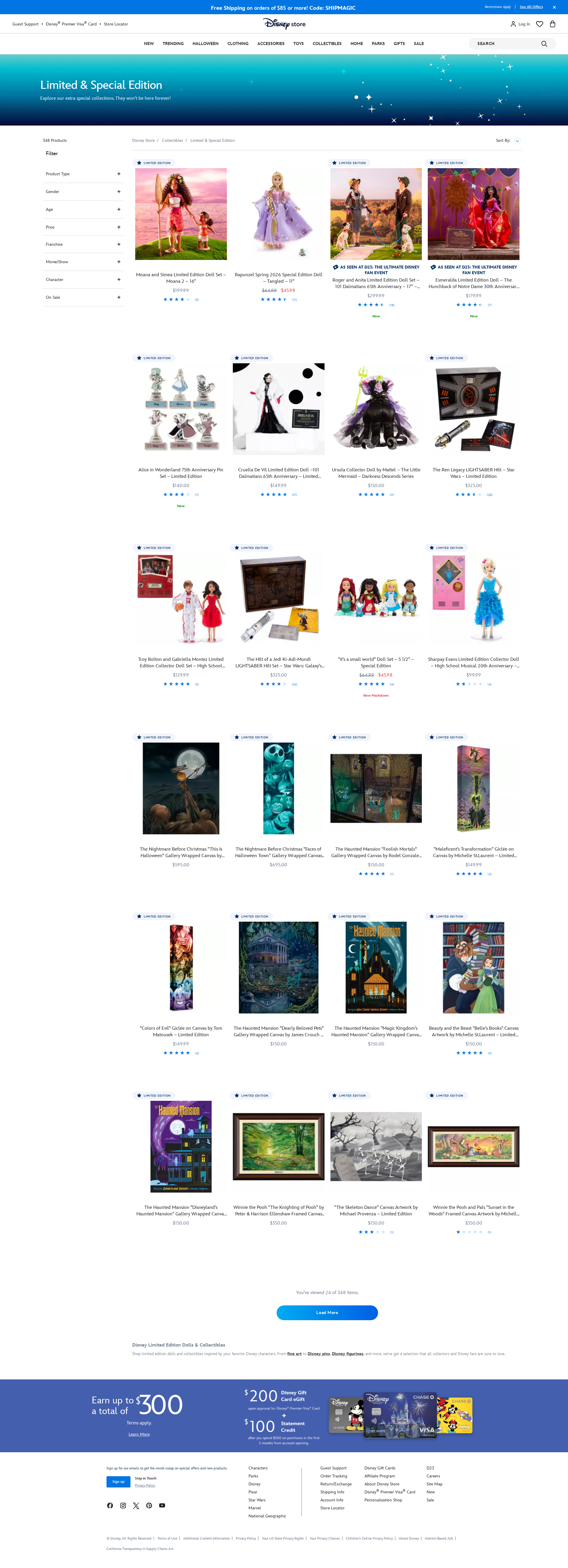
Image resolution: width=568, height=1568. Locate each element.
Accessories (271, 43)
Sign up (118, 1481)
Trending (173, 43)
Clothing (237, 43)
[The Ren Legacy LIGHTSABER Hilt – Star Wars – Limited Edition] (473, 409)
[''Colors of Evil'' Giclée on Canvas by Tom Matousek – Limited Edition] (181, 967)
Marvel (254, 1508)
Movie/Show (57, 261)
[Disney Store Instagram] (123, 1505)
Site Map (435, 1484)
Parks (378, 43)
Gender (52, 191)
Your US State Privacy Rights (283, 1538)
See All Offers (531, 7)
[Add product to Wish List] (223, 163)
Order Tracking (333, 1476)
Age (49, 209)
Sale (419, 43)
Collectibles (327, 43)
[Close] (553, 10)
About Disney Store (381, 1484)
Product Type (58, 173)
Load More (327, 1312)
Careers (433, 1476)
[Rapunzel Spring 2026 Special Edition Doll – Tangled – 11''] (279, 214)
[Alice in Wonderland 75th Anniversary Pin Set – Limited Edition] (181, 409)
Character (54, 279)
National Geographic (267, 1516)
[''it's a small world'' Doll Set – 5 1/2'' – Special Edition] (376, 599)
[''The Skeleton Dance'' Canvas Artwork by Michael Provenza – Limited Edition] (376, 1147)
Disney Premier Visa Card (71, 24)
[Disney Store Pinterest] (149, 1505)
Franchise (54, 244)
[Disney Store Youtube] (162, 1505)
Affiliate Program (379, 1476)
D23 (430, 1468)
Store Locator (116, 24)
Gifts (399, 43)
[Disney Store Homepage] (284, 24)
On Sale (53, 297)
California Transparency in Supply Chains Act (139, 1549)
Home (357, 43)
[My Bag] (552, 24)
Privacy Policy (145, 1485)
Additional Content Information (206, 1538)
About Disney (409, 1538)
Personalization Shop (383, 1500)
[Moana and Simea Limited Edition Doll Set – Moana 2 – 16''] (181, 214)
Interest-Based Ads (439, 1538)
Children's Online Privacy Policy (369, 1538)
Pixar (252, 1492)
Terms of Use (167, 1538)
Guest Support (25, 24)
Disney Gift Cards (380, 1468)
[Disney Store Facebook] (110, 1505)
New (149, 43)
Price (50, 227)
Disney (254, 1484)
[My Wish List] (539, 24)
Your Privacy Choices (325, 1539)
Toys (298, 43)
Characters (258, 1468)
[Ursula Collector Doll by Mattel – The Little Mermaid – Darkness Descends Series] (376, 409)
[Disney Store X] (136, 1505)
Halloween (206, 43)
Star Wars (257, 1500)
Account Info (331, 1500)
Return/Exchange (336, 1484)
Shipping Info (332, 1492)
